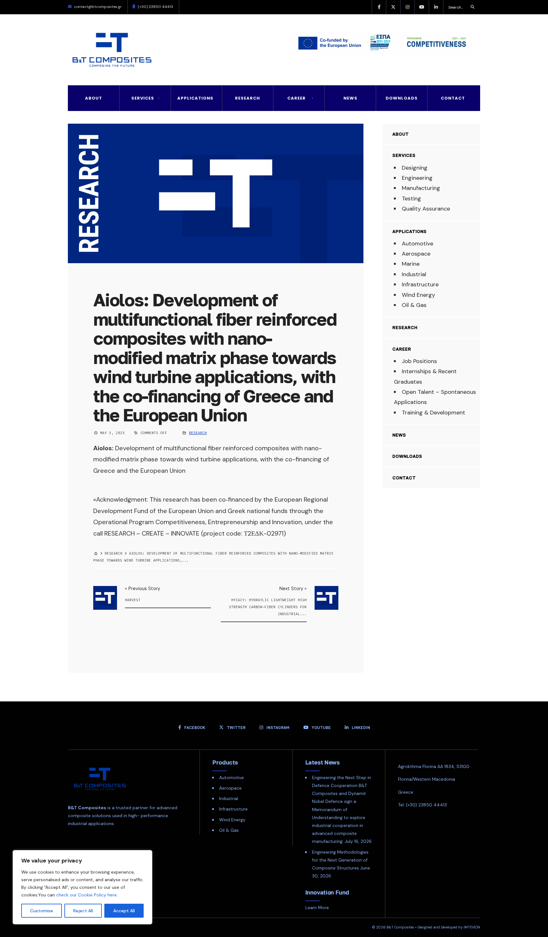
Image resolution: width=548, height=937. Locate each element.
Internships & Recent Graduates (425, 376)
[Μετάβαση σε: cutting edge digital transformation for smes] (377, 44)
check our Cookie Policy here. (87, 895)
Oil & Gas (414, 305)
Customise (41, 911)
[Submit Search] (472, 7)
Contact (453, 98)
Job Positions (419, 361)
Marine (411, 264)
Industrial (414, 274)
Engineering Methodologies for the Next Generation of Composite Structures (340, 860)
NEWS (350, 98)
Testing (411, 198)
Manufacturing (421, 188)
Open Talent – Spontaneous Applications (435, 397)
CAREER (296, 98)
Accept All (124, 911)
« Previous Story (142, 588)
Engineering (417, 178)
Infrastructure (420, 284)
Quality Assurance (426, 208)
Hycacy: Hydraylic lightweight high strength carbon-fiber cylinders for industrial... (268, 607)
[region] (82, 887)
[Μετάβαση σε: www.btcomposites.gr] (96, 553)
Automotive (417, 243)
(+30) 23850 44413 (155, 6)
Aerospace (416, 253)
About (93, 98)
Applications (195, 98)
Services (142, 98)
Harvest (132, 600)
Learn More (317, 907)
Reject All (83, 911)
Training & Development (433, 412)
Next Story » (293, 588)
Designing (414, 168)
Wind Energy (418, 295)
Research (247, 98)
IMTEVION (472, 927)
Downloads (402, 98)
